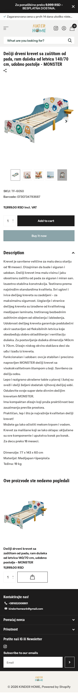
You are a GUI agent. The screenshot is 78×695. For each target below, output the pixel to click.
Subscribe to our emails (20, 653)
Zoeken (70, 40)
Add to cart (46, 221)
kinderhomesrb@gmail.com (26, 608)
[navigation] (15, 175)
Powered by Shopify (56, 687)
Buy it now (39, 236)
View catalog (5, 28)
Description (13, 252)
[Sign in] (64, 28)
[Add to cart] (32, 577)
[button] (66, 121)
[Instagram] (5, 646)
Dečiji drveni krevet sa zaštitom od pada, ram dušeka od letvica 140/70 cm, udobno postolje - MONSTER (25, 555)
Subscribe (70, 662)
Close (73, 6)
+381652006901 (18, 603)
